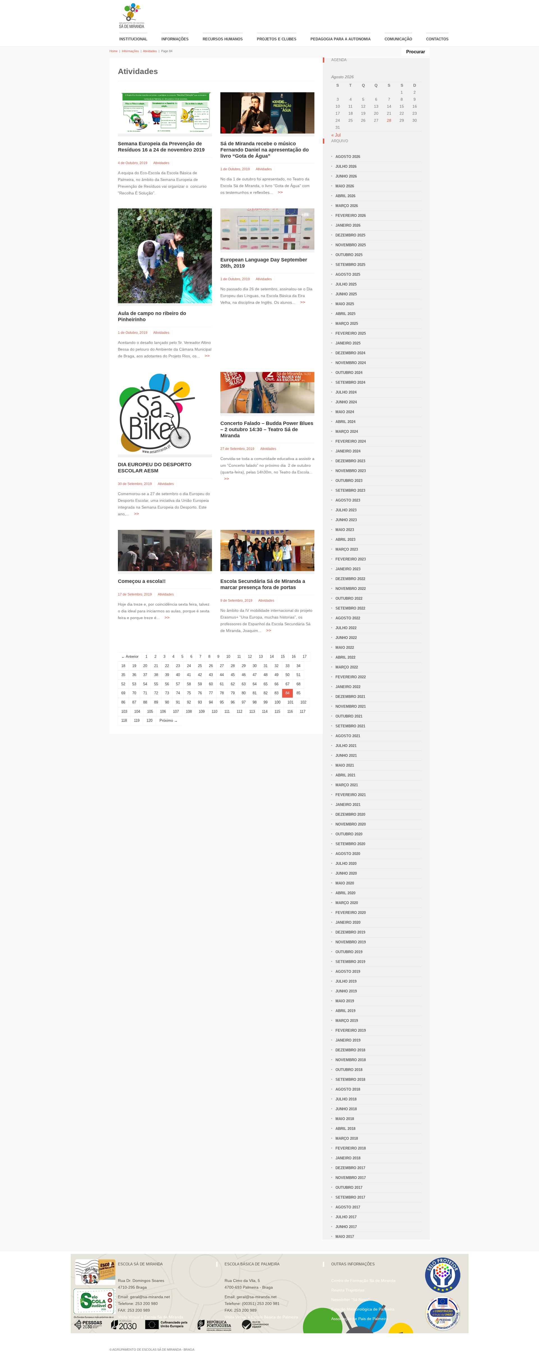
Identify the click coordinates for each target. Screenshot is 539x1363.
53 (134, 684)
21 (156, 666)
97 (244, 702)
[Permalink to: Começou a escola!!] (165, 550)
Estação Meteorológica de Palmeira (362, 1309)
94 (211, 702)
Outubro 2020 (348, 834)
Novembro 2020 (350, 824)
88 (145, 702)
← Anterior (129, 656)
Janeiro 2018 (347, 1158)
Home (113, 51)
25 (200, 666)
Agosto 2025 (347, 274)
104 (137, 711)
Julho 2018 (346, 1099)
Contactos (437, 39)
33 (287, 666)
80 (244, 693)
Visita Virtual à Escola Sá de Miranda (150, 1317)
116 (290, 711)
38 (156, 675)
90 (167, 702)
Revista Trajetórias (347, 1290)
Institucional (133, 39)
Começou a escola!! (142, 581)
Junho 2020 (346, 873)
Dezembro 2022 (350, 579)
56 (167, 684)
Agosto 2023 (347, 500)
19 (134, 666)
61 (222, 684)
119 (137, 720)
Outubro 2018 (348, 1070)
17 (305, 656)
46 (244, 675)
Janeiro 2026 (347, 225)
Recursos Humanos (223, 39)
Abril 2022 (345, 657)
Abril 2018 (345, 1129)
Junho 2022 (346, 638)
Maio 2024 (344, 412)
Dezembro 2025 (350, 235)
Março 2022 (346, 667)
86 (123, 702)
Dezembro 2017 (350, 1168)
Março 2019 (346, 1021)
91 (178, 702)
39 (167, 675)
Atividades (150, 51)
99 (266, 702)
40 (178, 675)
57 (178, 684)
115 (277, 711)
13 (261, 656)
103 (124, 711)
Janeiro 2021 (347, 805)
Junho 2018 (346, 1109)
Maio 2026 (344, 186)
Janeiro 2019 (347, 1040)
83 (276, 693)
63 (244, 684)
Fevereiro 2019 (350, 1030)
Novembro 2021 (350, 706)
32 (276, 666)
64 (255, 684)
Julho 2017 (346, 1217)
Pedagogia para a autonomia (340, 39)
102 (303, 702)
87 (134, 702)
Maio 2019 (344, 1001)
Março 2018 (346, 1138)
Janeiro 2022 (347, 687)
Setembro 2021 (350, 726)
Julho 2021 (346, 746)
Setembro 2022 (350, 608)
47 (255, 675)
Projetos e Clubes (276, 39)
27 (222, 666)
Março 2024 (346, 431)
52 (123, 684)
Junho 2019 (346, 991)
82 (266, 693)
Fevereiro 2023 (350, 559)
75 (189, 693)
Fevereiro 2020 (350, 913)
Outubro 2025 (348, 255)
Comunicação (398, 39)
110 (214, 711)
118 (124, 720)
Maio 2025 (344, 304)
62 (233, 684)
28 (233, 666)
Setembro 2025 (350, 265)
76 (200, 693)
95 (222, 702)
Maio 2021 (344, 765)
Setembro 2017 (350, 1197)
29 (244, 666)
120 (149, 720)
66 (276, 684)
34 (298, 666)
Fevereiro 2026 (350, 215)
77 (211, 693)
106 (163, 711)
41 (189, 675)
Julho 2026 (346, 166)
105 (150, 711)
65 (266, 684)
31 (266, 666)
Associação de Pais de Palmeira (359, 1318)
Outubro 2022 (348, 598)
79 (233, 693)
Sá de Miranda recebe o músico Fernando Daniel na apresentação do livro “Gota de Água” (264, 150)
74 (178, 693)
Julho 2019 (346, 981)
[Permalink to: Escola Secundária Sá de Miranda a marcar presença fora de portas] (267, 550)
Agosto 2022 (347, 618)
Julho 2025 (346, 284)
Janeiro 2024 (347, 451)
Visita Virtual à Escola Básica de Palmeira (261, 1317)
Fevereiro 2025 (350, 333)
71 (145, 693)
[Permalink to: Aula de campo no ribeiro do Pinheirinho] (165, 255)
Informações (175, 39)
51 (298, 675)
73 (167, 693)
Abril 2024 (345, 422)
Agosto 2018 (347, 1089)
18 (123, 666)
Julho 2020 (346, 863)
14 (272, 656)
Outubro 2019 (348, 952)
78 (222, 693)
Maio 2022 (344, 647)
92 (189, 702)
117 (302, 711)
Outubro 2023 (348, 481)
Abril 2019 (345, 1011)
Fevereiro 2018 (350, 1148)
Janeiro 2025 (347, 343)
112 (239, 711)
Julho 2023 (346, 510)
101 (290, 702)
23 (178, 666)
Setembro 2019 (350, 962)
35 (123, 675)
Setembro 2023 (350, 490)
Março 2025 (346, 323)
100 (277, 702)
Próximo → (168, 720)
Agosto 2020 (347, 854)
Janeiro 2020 (347, 922)
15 (283, 656)
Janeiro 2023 (347, 569)
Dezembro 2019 (350, 932)
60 (211, 684)
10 (228, 656)
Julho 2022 (346, 628)
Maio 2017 (344, 1237)
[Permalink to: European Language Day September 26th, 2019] (267, 228)
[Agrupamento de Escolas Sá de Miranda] (132, 15)
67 (287, 684)
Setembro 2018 (350, 1079)
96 (233, 702)
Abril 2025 (345, 314)
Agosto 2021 (347, 736)
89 (156, 702)
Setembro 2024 (350, 382)
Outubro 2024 (348, 373)
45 (233, 675)
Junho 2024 (346, 402)
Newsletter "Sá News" (350, 1299)
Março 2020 (346, 903)
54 (145, 684)
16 (294, 656)
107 (176, 711)
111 (227, 711)
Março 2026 (346, 206)
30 (255, 666)
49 (276, 675)
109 (202, 711)
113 (252, 711)
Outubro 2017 (348, 1187)
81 (255, 693)
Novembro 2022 (350, 589)
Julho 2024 (346, 392)
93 (200, 702)
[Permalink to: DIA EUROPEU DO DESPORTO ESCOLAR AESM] (157, 413)
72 (156, 693)
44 (222, 675)
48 (266, 675)
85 (298, 693)
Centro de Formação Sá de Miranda (363, 1280)
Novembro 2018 (350, 1060)
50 (287, 675)
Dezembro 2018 (350, 1050)
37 (145, 675)
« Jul (336, 135)
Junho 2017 (346, 1227)
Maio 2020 (344, 883)
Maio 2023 (344, 530)
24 (189, 666)
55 (156, 684)
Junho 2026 (346, 176)
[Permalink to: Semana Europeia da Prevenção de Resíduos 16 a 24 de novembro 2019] (165, 112)
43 (211, 675)
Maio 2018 (344, 1119)
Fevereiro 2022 (350, 677)
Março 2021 (346, 785)
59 (200, 684)
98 (255, 702)
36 (134, 675)
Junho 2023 (346, 520)
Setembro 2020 (350, 844)
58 (189, 684)
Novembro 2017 (350, 1178)
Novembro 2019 (350, 942)
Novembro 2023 (350, 471)
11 (239, 656)
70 (134, 693)
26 (211, 666)
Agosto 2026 (347, 157)
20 (145, 666)
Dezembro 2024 (350, 353)
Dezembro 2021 (350, 697)
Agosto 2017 (347, 1207)
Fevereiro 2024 (350, 441)
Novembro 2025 (350, 245)
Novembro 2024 (350, 363)
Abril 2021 (345, 775)
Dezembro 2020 (350, 814)
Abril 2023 (345, 539)
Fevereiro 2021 (350, 795)
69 (123, 693)
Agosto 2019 (347, 971)
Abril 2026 (345, 196)
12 (250, 656)
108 (189, 711)
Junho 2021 (346, 755)
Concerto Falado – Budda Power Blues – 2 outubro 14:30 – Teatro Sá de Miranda (266, 429)
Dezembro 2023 (350, 461)
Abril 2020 (345, 893)
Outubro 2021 (348, 716)
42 (200, 675)
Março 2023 (346, 549)
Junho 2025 (346, 294)
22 (167, 666)
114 (265, 711)
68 (298, 684)
